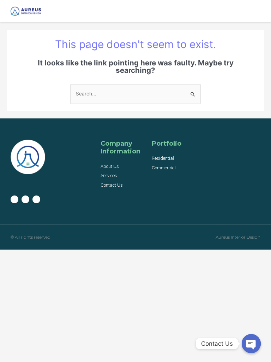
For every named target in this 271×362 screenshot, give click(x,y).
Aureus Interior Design (238, 237)
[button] (255, 9)
